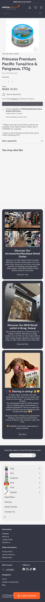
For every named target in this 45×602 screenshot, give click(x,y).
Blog (3, 585)
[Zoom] (35, 49)
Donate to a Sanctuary (10, 582)
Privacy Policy (7, 552)
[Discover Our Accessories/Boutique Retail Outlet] (22, 229)
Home (4, 579)
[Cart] (35, 7)
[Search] (40, 13)
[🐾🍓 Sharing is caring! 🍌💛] (22, 370)
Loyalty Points (7, 539)
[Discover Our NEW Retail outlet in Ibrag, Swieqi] (22, 302)
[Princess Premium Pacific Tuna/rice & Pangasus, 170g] (17, 174)
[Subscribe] (34, 455)
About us (5, 537)
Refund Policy (7, 557)
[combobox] (22, 13)
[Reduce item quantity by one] (4, 81)
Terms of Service (8, 554)
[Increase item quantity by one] (12, 81)
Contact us (6, 542)
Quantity (5, 77)
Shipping (15, 99)
